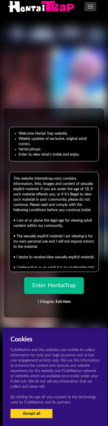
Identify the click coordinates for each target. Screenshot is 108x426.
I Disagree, (54, 302)
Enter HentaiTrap (54, 285)
